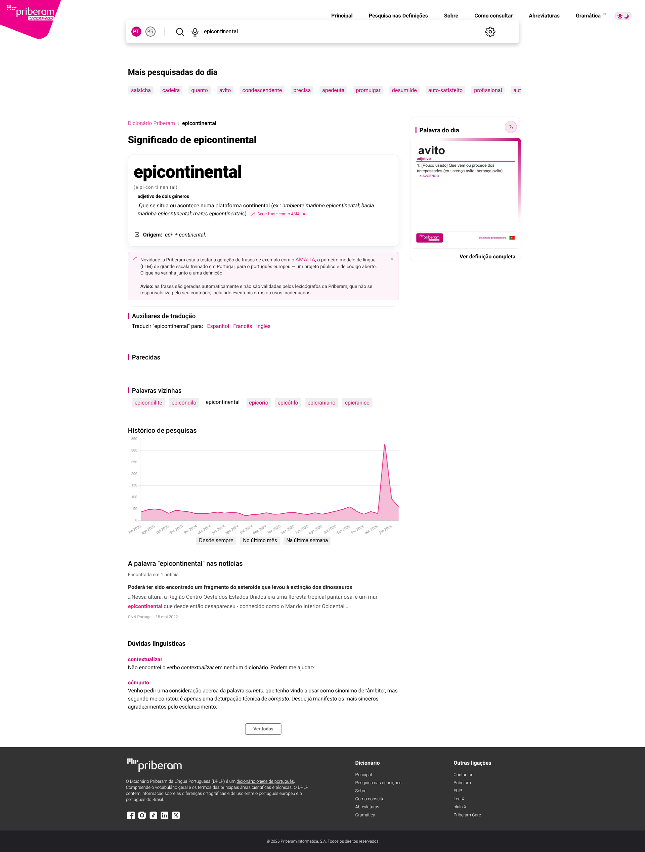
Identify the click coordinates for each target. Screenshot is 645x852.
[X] (176, 818)
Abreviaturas (544, 15)
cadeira (171, 90)
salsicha (141, 90)
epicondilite (148, 402)
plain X (460, 807)
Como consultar (493, 15)
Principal (342, 15)
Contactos (463, 774)
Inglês (263, 326)
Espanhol (218, 326)
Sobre (451, 15)
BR (150, 31)
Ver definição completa (487, 256)
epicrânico (357, 402)
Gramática (589, 15)
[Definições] (490, 31)
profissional (488, 90)
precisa (302, 90)
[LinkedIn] (165, 818)
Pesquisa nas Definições (398, 15)
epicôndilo (184, 402)
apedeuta (333, 90)
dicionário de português (265, 781)
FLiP (458, 791)
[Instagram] (142, 818)
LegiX (459, 799)
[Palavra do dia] (511, 127)
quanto (199, 90)
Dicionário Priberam (151, 123)
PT (136, 31)
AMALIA (305, 259)
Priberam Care (467, 815)
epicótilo (288, 402)
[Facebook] (131, 818)
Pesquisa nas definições (378, 782)
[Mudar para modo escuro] (623, 16)
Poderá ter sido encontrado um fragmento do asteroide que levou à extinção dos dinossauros (240, 587)
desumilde (404, 90)
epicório (258, 402)
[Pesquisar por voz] (195, 31)
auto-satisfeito (445, 90)
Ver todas (263, 729)
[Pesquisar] (180, 31)
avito (225, 90)
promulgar (368, 90)
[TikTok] (153, 818)
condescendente (262, 90)
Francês (242, 326)
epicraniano (322, 402)
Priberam (462, 782)
